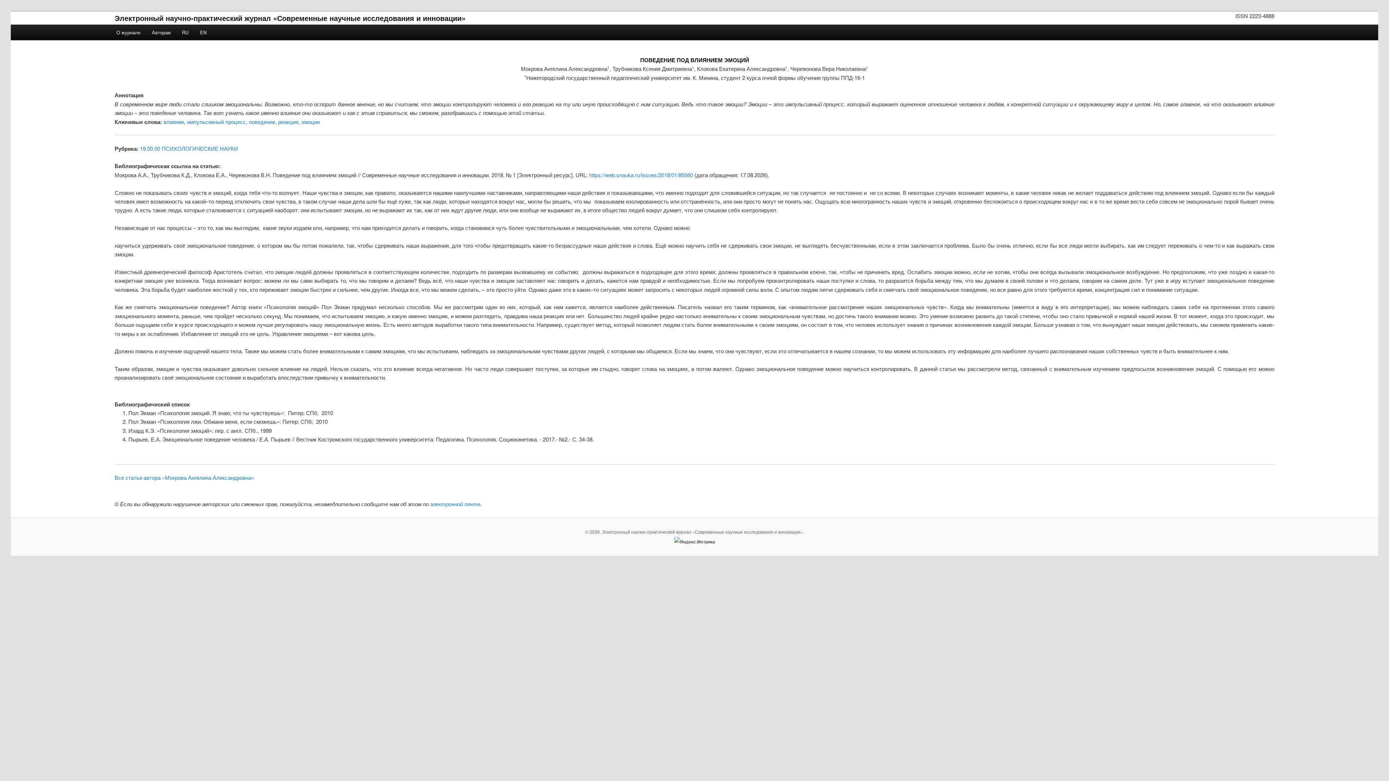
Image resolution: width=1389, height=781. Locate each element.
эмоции (310, 121)
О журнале (128, 32)
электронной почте (455, 504)
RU (185, 32)
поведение (262, 121)
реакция (288, 121)
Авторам (161, 32)
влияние (173, 121)
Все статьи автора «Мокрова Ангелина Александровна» (184, 477)
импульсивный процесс (216, 121)
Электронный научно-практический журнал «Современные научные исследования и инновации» (290, 18)
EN (203, 32)
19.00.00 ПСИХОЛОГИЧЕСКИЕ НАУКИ (189, 148)
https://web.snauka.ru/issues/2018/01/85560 (641, 175)
